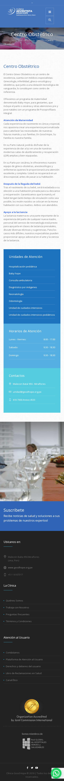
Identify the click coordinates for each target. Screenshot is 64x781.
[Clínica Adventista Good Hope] (21, 12)
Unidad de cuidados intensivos (25, 307)
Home (7, 40)
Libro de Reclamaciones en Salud (24, 673)
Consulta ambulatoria (20, 280)
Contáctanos (13, 652)
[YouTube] (37, 768)
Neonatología (16, 294)
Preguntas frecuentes (18, 614)
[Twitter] (32, 768)
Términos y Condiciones (19, 621)
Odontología (15, 301)
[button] (56, 773)
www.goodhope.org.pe (20, 567)
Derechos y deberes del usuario (23, 666)
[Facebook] (27, 768)
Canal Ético (12, 680)
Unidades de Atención (33, 40)
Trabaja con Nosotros (17, 607)
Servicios (16, 40)
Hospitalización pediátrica (23, 266)
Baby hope (15, 273)
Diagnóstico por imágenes (23, 287)
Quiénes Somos (14, 600)
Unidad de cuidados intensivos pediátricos (32, 314)
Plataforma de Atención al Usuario (24, 659)
